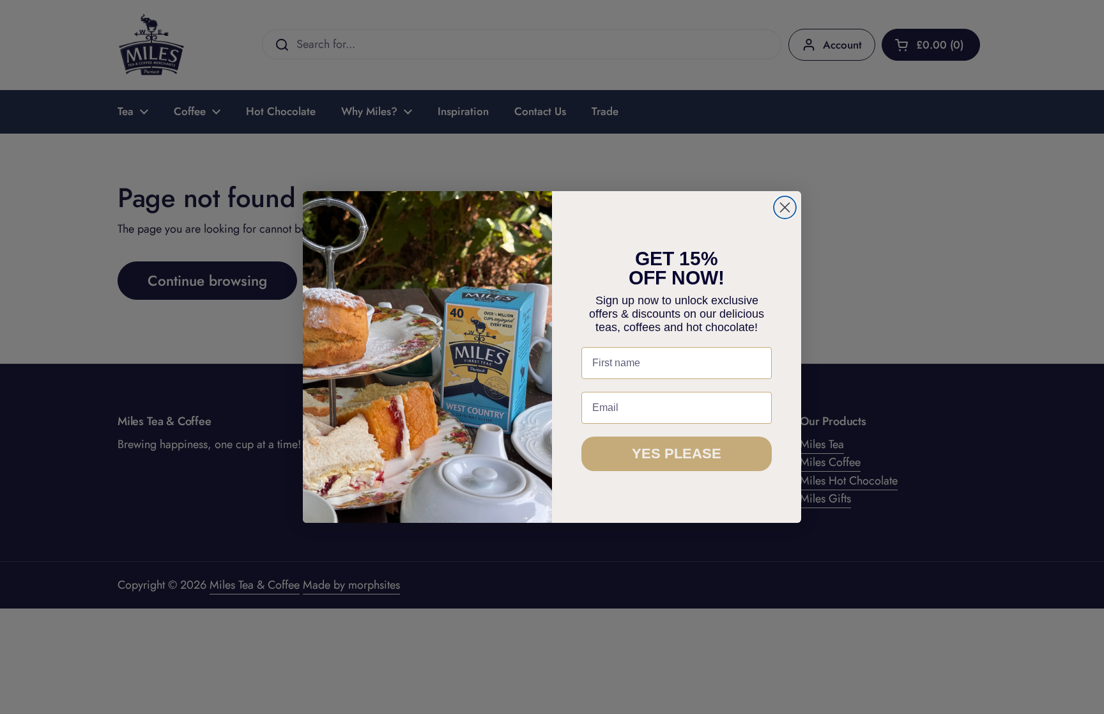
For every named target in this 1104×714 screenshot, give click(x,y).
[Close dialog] (785, 207)
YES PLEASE (676, 454)
